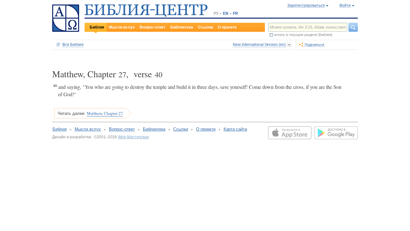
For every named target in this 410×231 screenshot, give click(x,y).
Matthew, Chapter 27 (105, 113)
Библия (97, 27)
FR (235, 13)
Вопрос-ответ (153, 27)
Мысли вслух (122, 27)
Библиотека (181, 27)
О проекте (227, 27)
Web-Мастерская (133, 137)
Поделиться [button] (314, 45)
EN (225, 13)
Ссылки (205, 27)
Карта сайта (235, 129)
